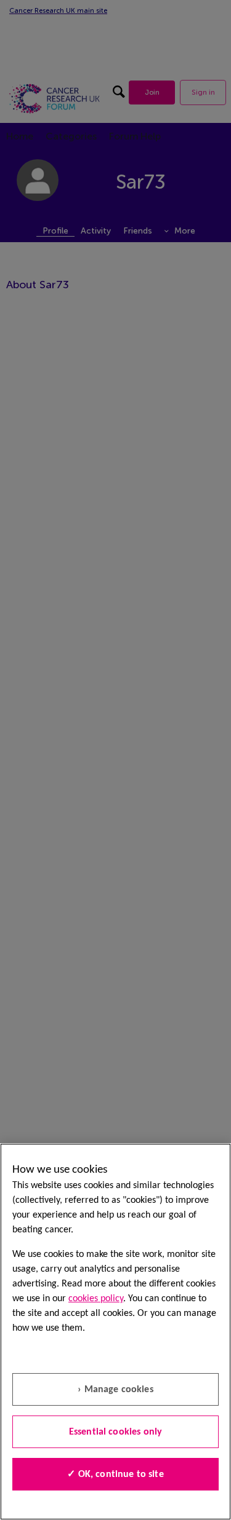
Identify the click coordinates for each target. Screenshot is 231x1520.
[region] (115, 1331)
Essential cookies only (116, 1432)
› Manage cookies (115, 1390)
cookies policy (95, 1299)
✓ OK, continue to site (115, 1474)
